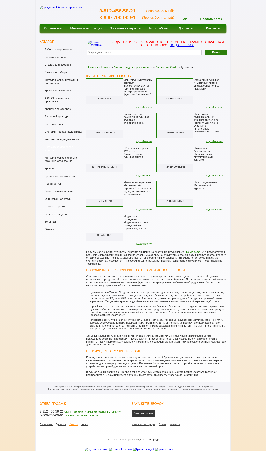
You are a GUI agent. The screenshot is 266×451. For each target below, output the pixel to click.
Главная (93, 67)
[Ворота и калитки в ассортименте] (95, 43)
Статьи (162, 424)
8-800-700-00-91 (117, 17)
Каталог (105, 67)
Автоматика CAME (167, 67)
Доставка (61, 424)
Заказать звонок (143, 413)
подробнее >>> (144, 107)
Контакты (175, 424)
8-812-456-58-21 (117, 10)
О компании (46, 424)
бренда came (192, 251)
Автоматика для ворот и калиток (133, 67)
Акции (84, 424)
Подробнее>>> (182, 45)
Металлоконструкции (143, 424)
